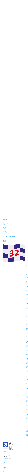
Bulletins (4, 224)
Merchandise (4, 228)
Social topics (4, 241)
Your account (4, 235)
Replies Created (4, 451)
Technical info (4, 231)
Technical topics (4, 239)
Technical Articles (5, 232)
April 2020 (4, 471)
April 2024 (4, 464)
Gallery (27, 281)
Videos (27, 294)
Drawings (4, 233)
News (26, 282)
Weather (4, 220)
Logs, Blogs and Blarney (5, 223)
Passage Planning (5, 219)
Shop (3, 229)
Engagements (4, 452)
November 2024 (4, 462)
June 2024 (4, 463)
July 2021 (4, 468)
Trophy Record (4, 227)
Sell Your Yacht (26, 312)
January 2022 (4, 466)
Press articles (4, 226)
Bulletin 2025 (4, 457)
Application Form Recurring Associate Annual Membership (9, 236)
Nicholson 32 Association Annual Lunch (7, 458)
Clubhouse (4, 222)
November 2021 (4, 467)
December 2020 (4, 470)
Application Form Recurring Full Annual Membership (8, 237)
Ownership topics (5, 240)
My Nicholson (4, 230)
